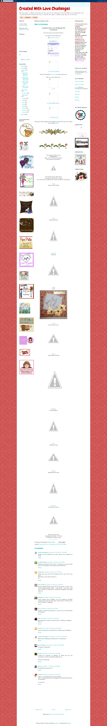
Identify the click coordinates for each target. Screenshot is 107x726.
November (25, 89)
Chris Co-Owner (79, 81)
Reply (39, 557)
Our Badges (35, 17)
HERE (56, 123)
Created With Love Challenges (44, 8)
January (24, 112)
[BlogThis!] (60, 542)
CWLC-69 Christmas (25, 87)
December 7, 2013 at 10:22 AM (50, 666)
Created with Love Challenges (47, 544)
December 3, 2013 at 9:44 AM (51, 597)
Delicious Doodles (61, 544)
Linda (53, 323)
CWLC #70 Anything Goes (25, 83)
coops (40, 674)
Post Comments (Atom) (57, 714)
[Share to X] (61, 542)
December (25, 70)
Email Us (23, 25)
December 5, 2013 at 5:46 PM (58, 636)
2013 (23, 68)
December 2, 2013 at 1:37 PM (52, 572)
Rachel (53, 471)
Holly (53, 287)
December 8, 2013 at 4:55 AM (51, 674)
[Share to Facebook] (63, 542)
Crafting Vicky (42, 562)
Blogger (69, 723)
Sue (39, 618)
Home (21, 17)
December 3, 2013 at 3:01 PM (49, 608)
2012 (23, 114)
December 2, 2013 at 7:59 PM (54, 584)
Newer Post (39, 709)
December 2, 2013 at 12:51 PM (55, 562)
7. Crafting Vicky (53, 117)
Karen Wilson (41, 645)
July (23, 100)
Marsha (53, 408)
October (24, 93)
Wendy (40, 597)
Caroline (53, 253)
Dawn (53, 218)
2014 (23, 66)
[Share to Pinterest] (64, 542)
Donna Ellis (41, 584)
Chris (53, 183)
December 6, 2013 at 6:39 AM (51, 653)
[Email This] (59, 542)
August (24, 98)
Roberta (53, 505)
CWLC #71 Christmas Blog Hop (25, 78)
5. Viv (54, 88)
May (23, 104)
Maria (53, 354)
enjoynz (57, 723)
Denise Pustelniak (43, 552)
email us (54, 74)
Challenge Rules (27, 17)
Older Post (68, 709)
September (25, 95)
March (24, 108)
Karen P (40, 628)
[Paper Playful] (25, 59)
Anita (39, 666)
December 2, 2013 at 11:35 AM (58, 552)
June (23, 102)
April (23, 106)
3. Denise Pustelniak (54, 71)
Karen (39, 653)
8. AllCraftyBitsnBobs (53, 103)
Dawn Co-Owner (79, 84)
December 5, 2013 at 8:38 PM (55, 645)
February (24, 110)
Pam (53, 443)
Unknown (40, 572)
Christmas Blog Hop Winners (25, 74)
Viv (39, 608)
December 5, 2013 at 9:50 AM (52, 628)
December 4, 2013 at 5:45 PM (50, 618)
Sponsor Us (24, 29)
